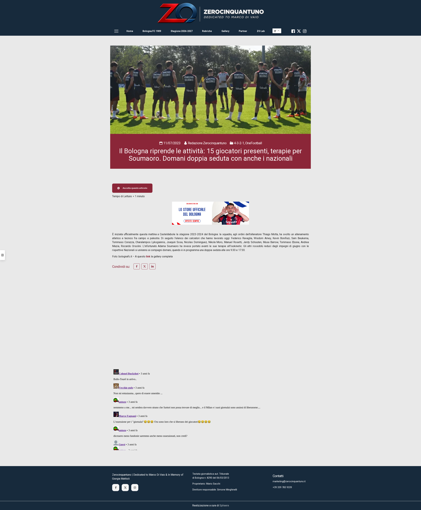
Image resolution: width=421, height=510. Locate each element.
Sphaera (224, 505)
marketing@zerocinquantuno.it (289, 481)
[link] (210, 13)
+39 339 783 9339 (282, 487)
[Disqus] (210, 324)
